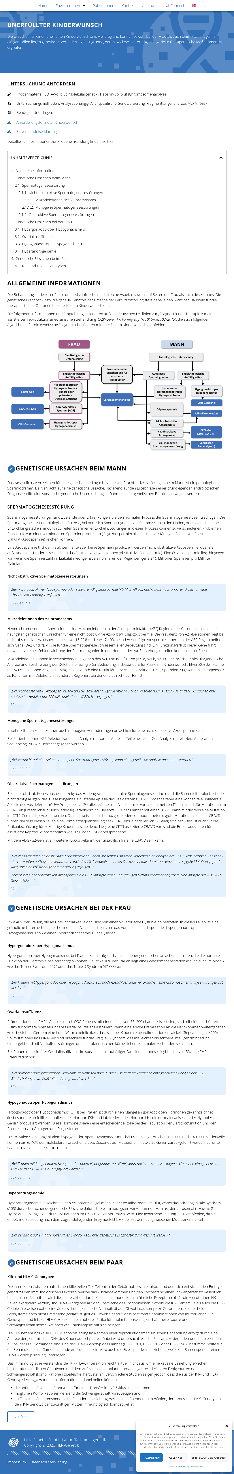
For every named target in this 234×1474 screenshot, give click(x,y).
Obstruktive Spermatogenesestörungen (61, 214)
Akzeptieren (151, 1457)
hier (110, 141)
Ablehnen (176, 1457)
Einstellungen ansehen (209, 1457)
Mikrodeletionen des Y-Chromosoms (65, 199)
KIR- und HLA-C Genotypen (44, 265)
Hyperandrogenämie (39, 251)
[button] (227, 1426)
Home (43, 5)
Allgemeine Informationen (37, 170)
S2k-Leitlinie (21, 603)
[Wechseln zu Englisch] (194, 5)
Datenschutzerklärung (178, 1466)
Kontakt (128, 5)
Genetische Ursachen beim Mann (43, 177)
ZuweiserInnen (68, 5)
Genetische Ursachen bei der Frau (44, 221)
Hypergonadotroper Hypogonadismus (53, 229)
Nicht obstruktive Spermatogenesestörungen (66, 192)
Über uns (149, 5)
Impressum (197, 1466)
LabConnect (174, 5)
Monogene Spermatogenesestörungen (67, 207)
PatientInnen (103, 5)
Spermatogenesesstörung (43, 185)
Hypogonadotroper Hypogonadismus (53, 243)
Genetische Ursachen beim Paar (42, 258)
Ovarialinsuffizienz (37, 236)
